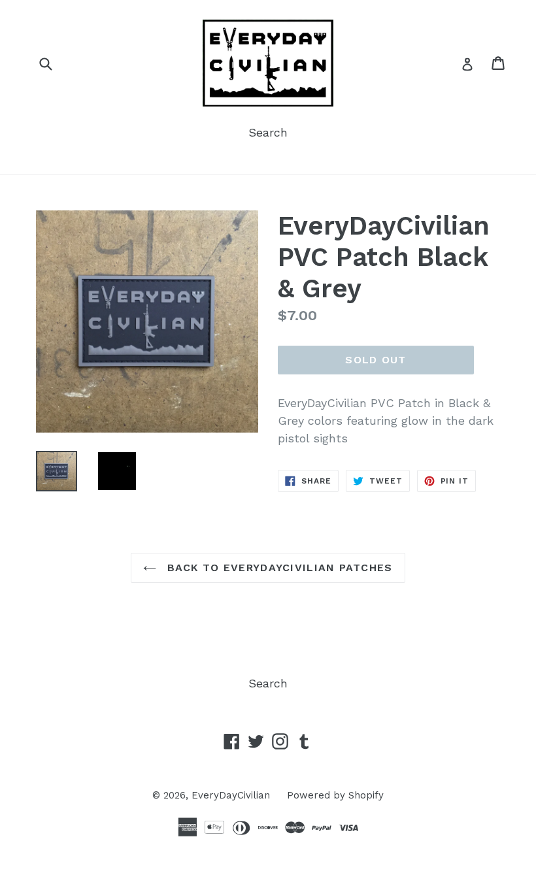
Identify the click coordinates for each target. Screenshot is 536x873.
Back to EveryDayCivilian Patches (277, 567)
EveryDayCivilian (231, 795)
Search (268, 132)
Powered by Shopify (335, 795)
